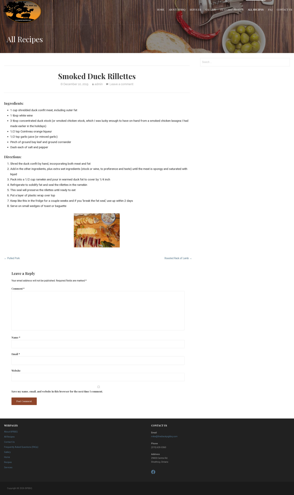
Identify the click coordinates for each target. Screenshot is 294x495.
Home (160, 9)
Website (16, 370)
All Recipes (256, 9)
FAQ (270, 9)
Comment (17, 288)
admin (99, 84)
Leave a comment (121, 84)
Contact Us (284, 9)
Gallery (210, 9)
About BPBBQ (177, 9)
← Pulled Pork (12, 258)
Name (15, 337)
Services (195, 9)
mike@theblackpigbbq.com (164, 436)
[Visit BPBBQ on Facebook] (153, 473)
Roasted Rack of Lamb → (178, 258)
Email (15, 354)
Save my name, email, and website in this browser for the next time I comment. (57, 391)
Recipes (8, 462)
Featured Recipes (231, 9)
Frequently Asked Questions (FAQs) (21, 447)
